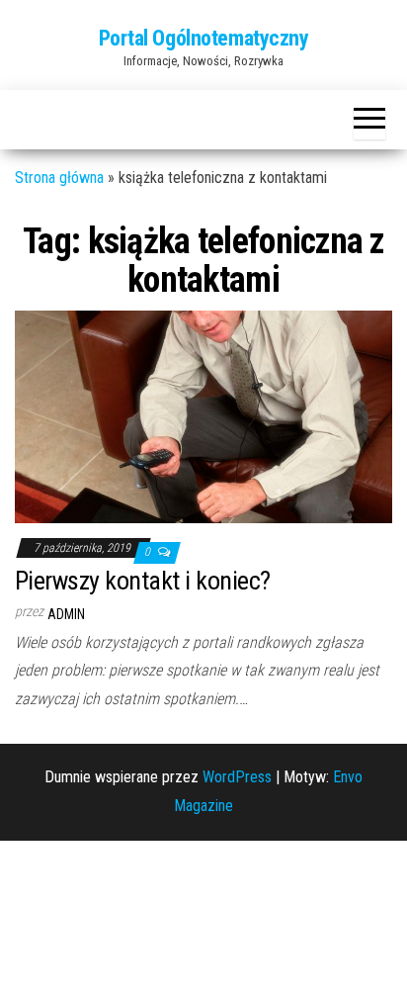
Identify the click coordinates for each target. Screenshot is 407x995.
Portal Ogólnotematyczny (204, 38)
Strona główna (59, 177)
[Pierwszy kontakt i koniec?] (203, 415)
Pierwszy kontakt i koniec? (142, 580)
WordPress (237, 777)
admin (66, 614)
